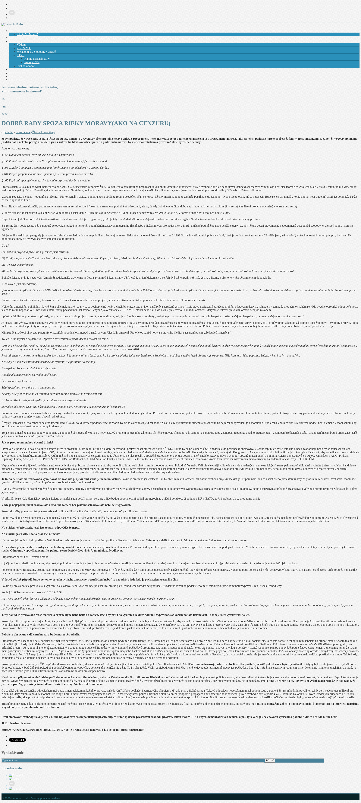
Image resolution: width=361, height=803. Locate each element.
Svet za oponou (26, 66)
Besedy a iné (16, 73)
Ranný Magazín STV (37, 58)
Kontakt (14, 76)
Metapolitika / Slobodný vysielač (36, 51)
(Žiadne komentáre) (43, 132)
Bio (11, 30)
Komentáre (15, 37)
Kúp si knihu (16, 79)
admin (9, 132)
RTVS (20, 55)
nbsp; (24, 69)
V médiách (15, 41)
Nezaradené (23, 132)
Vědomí (21, 44)
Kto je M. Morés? (27, 34)
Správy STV (31, 62)
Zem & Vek (24, 48)
